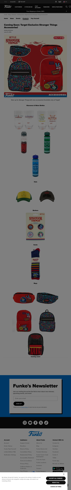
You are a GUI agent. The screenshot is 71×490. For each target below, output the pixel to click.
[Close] (63, 474)
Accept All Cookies (55, 478)
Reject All (55, 482)
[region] (33, 481)
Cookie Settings (55, 487)
